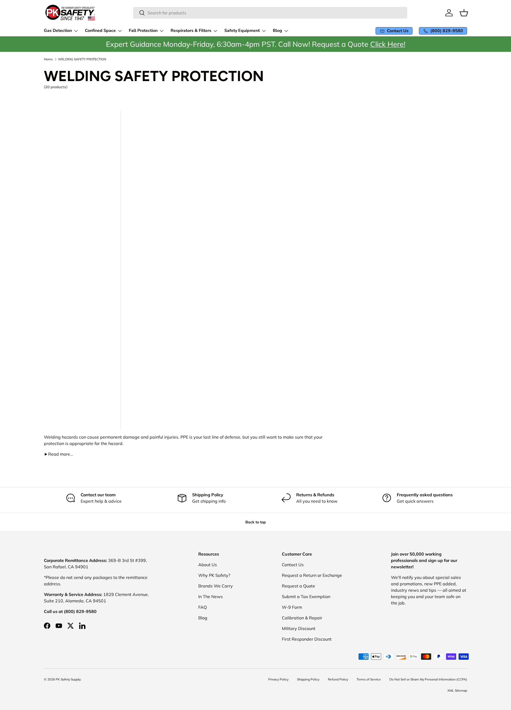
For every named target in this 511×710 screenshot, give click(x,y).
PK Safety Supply (68, 679)
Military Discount (298, 628)
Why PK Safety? (214, 575)
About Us (207, 564)
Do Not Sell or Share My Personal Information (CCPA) (428, 679)
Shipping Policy (308, 679)
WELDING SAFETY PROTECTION (82, 59)
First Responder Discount (307, 639)
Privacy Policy (278, 679)
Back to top (255, 522)
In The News (210, 596)
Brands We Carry (215, 586)
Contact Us (293, 564)
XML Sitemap (457, 690)
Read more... (58, 454)
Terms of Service (369, 679)
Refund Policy (338, 679)
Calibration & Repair (302, 617)
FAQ (202, 607)
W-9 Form (292, 607)
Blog (202, 617)
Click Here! (387, 44)
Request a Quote (298, 586)
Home (48, 59)
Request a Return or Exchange (312, 575)
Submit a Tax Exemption (306, 596)
